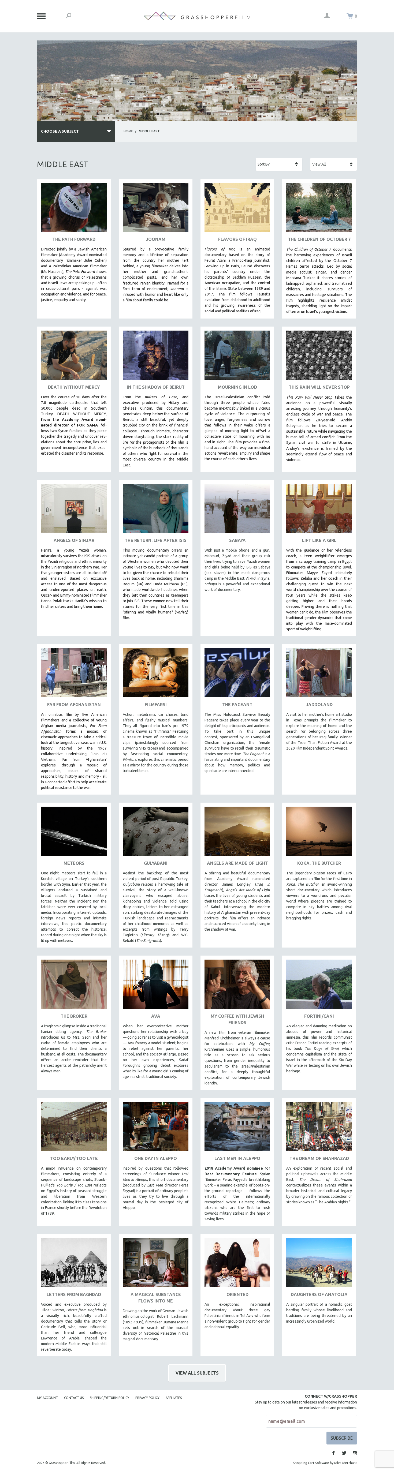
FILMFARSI (156, 704)
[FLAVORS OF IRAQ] (237, 209)
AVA (155, 1016)
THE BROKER (74, 1016)
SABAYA (237, 540)
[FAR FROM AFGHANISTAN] (74, 674)
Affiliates (174, 1397)
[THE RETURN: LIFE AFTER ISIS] (155, 510)
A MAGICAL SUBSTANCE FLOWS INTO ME (156, 1297)
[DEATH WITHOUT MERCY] (74, 357)
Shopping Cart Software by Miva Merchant (325, 1463)
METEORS (74, 863)
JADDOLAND (319, 704)
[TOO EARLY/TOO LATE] (74, 1128)
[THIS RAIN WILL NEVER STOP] (319, 357)
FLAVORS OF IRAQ (237, 239)
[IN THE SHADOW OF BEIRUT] (155, 357)
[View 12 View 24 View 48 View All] (333, 164)
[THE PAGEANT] (237, 674)
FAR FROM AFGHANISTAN (74, 704)
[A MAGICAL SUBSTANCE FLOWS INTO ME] (155, 1264)
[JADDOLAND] (319, 674)
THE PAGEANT (237, 704)
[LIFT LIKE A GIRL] (319, 510)
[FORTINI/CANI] (319, 986)
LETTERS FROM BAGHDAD (74, 1294)
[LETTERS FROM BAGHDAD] (74, 1264)
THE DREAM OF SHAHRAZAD (319, 1158)
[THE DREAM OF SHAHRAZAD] (319, 1128)
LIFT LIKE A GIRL (319, 540)
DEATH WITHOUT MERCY (74, 387)
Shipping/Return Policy (109, 1397)
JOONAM (155, 239)
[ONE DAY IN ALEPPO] (155, 1128)
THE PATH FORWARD (73, 239)
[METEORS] (74, 833)
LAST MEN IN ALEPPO (237, 1158)
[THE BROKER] (74, 986)
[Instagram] (355, 1453)
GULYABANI (156, 863)
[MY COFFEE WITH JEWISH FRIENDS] (237, 986)
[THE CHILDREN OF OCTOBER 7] (319, 209)
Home (128, 131)
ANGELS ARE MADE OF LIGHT (237, 863)
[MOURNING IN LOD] (237, 357)
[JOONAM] (155, 209)
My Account (47, 1397)
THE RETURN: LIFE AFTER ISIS (156, 540)
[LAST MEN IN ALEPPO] (237, 1128)
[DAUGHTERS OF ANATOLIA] (319, 1264)
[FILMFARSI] (155, 674)
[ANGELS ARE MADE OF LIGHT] (237, 833)
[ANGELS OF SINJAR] (74, 510)
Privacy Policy (147, 1397)
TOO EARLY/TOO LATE (74, 1158)
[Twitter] (344, 1453)
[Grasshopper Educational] (197, 16)
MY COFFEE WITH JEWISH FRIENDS (237, 1019)
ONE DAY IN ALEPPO (155, 1158)
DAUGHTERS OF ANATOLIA (319, 1294)
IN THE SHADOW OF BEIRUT (156, 387)
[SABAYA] (237, 510)
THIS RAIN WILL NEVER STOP (319, 387)
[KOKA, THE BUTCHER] (319, 833)
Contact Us (74, 1397)
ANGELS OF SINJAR (74, 540)
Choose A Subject (60, 131)
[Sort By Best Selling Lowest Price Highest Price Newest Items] (279, 164)
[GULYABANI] (155, 833)
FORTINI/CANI (319, 1016)
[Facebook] (333, 1453)
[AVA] (155, 986)
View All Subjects (197, 1373)
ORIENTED (237, 1294)
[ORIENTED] (237, 1264)
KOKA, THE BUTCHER (319, 863)
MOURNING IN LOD (237, 387)
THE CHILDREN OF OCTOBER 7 (319, 239)
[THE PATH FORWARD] (74, 209)
